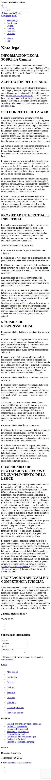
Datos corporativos (15, 707)
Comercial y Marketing (17, 726)
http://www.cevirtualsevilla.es (19, 95)
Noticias (10, 28)
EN (8, 41)
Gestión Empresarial (16, 734)
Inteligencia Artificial (16, 739)
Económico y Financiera (18, 731)
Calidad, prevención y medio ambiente (24, 724)
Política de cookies (15, 712)
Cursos (10, 26)
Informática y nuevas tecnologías (21, 736)
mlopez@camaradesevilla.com (15, 566)
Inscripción (12, 23)
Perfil (18, 13)
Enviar (4, 664)
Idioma (10, 38)
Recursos (11, 31)
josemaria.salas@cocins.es (19, 762)
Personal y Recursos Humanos (20, 742)
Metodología (12, 20)
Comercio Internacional (17, 729)
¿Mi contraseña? (8, 13)
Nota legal (11, 702)
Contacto (11, 33)
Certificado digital (9, 16)
